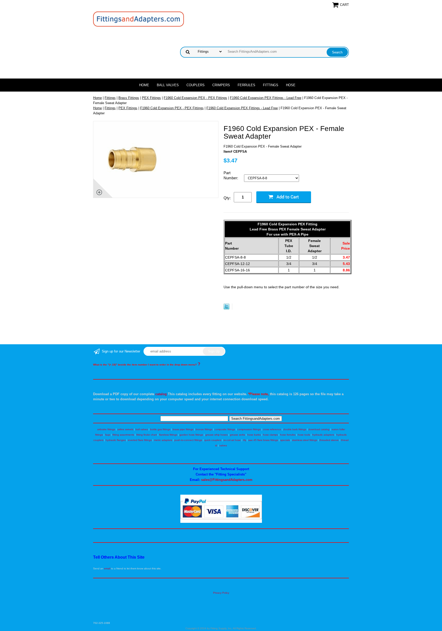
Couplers (195, 85)
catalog (161, 394)
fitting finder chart (146, 434)
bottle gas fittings (160, 429)
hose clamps (270, 434)
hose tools (304, 434)
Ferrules (246, 85)
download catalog (318, 429)
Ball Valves (168, 85)
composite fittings (225, 429)
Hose (290, 85)
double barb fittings (294, 429)
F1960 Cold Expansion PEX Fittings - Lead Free (265, 98)
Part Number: (231, 175)
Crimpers (221, 85)
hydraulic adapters (323, 434)
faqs (107, 434)
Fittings (270, 85)
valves (223, 445)
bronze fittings (204, 429)
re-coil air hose (232, 440)
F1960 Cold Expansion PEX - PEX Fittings (195, 98)
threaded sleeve (329, 440)
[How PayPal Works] (221, 522)
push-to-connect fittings (188, 440)
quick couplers (212, 440)
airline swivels (125, 429)
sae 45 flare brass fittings (263, 440)
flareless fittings (168, 434)
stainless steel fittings (304, 440)
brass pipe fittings (183, 429)
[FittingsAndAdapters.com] (138, 19)
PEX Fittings (151, 98)
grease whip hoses (216, 434)
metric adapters (163, 440)
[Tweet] (226, 308)
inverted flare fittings (140, 440)
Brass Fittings (128, 98)
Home (144, 85)
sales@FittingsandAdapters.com (226, 480)
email (107, 568)
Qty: (227, 198)
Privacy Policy (221, 592)
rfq (244, 440)
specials (285, 440)
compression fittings (249, 429)
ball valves (142, 429)
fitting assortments (123, 434)
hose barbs (254, 434)
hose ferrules (287, 434)
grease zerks (237, 434)
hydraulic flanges (116, 440)
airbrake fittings (106, 429)
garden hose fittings (191, 434)
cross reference (272, 429)
